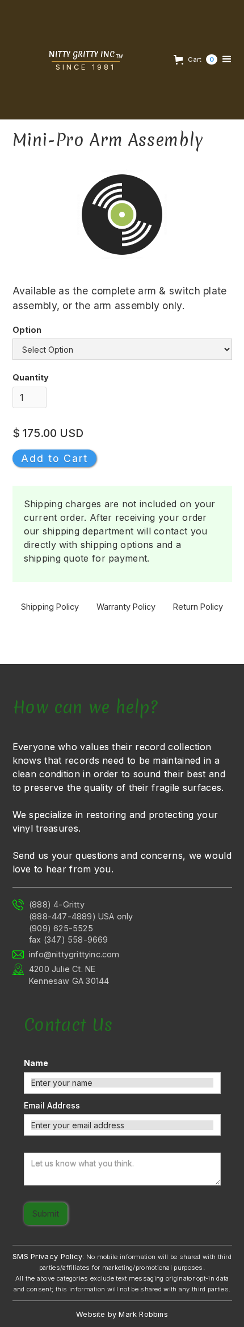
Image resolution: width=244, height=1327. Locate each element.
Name (36, 1063)
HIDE (33, 1308)
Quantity (30, 377)
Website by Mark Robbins (122, 1314)
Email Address (52, 1105)
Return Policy (198, 606)
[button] (194, 59)
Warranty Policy (125, 606)
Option (26, 330)
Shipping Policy (50, 606)
